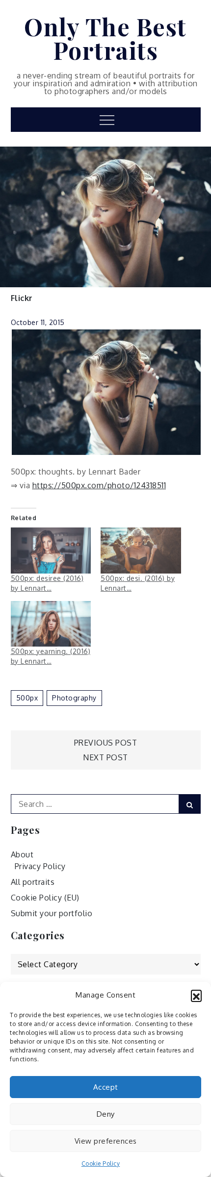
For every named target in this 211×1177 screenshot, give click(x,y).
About (22, 854)
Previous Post (105, 743)
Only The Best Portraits (105, 38)
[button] (196, 995)
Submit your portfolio (52, 913)
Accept (105, 1087)
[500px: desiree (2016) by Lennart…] (51, 550)
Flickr (22, 298)
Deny (106, 1114)
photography (74, 698)
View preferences (106, 1141)
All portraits (33, 882)
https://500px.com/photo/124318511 (99, 485)
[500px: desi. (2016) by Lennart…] (141, 550)
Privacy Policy (40, 866)
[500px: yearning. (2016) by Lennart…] (51, 624)
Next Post (105, 757)
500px (27, 698)
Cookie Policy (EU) (45, 897)
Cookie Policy (100, 1163)
